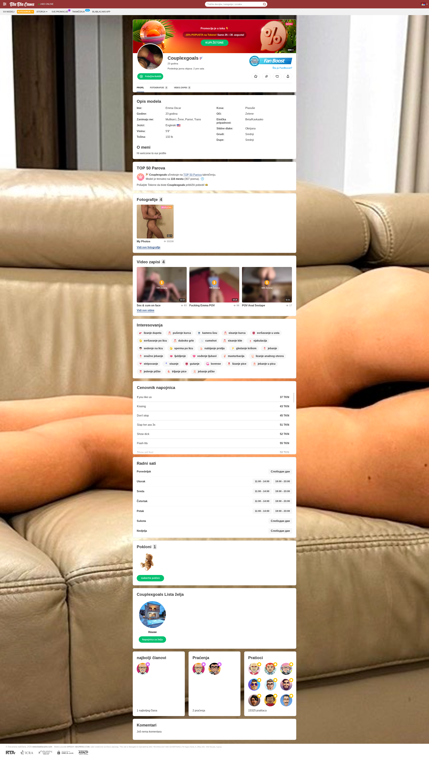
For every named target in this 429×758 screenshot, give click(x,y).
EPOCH (70, 747)
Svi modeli (8, 12)
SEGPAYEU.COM (82, 747)
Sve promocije (60, 12)
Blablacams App (101, 12)
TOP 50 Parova (192, 174)
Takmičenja (78, 12)
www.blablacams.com (42, 747)
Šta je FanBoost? (282, 68)
